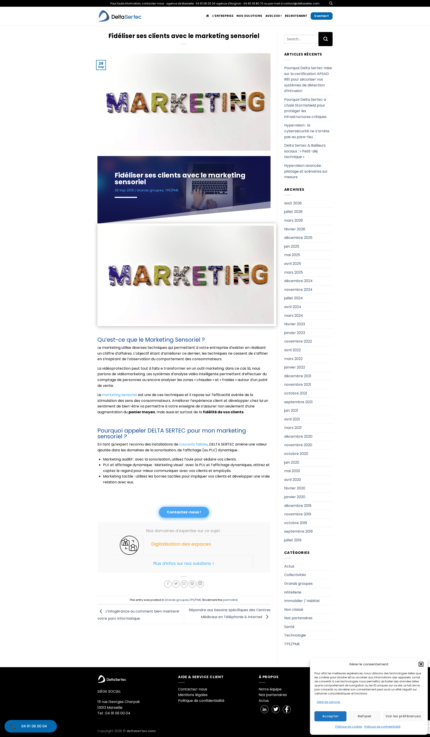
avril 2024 (292, 306)
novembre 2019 (297, 514)
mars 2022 (293, 358)
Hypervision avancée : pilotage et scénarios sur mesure (306, 171)
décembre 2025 (298, 237)
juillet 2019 (292, 540)
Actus (289, 566)
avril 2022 (292, 350)
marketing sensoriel (119, 394)
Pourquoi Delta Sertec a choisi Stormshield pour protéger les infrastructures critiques (305, 108)
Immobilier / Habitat (302, 600)
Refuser (364, 716)
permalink (230, 600)
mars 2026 (293, 220)
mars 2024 (293, 315)
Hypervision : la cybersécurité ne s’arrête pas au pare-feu (306, 131)
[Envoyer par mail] (184, 584)
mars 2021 (293, 427)
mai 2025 (292, 254)
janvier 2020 (294, 496)
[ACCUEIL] (207, 15)
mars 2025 (293, 272)
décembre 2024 (298, 280)
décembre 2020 (298, 436)
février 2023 (294, 324)
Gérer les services (328, 702)
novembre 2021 (297, 384)
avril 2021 (292, 419)
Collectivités (295, 574)
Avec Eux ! (273, 16)
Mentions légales (193, 694)
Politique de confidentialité (382, 726)
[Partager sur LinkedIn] (200, 584)
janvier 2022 (294, 367)
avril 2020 (292, 479)
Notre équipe (270, 689)
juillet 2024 (293, 298)
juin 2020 (291, 462)
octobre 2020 (296, 453)
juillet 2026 (293, 211)
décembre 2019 (297, 505)
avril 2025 (292, 263)
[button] (421, 664)
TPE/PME (171, 190)
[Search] (331, 3)
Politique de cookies (348, 726)
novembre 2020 (298, 445)
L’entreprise (222, 16)
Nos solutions (249, 16)
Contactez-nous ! (184, 512)
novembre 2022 (298, 341)
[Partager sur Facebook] (168, 584)
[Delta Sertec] (119, 16)
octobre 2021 (295, 393)
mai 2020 (292, 470)
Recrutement (296, 16)
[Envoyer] (325, 39)
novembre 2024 (298, 289)
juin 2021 (291, 410)
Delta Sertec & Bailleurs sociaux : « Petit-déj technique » (305, 151)
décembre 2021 (297, 376)
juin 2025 (291, 246)
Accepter (330, 716)
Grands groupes (150, 190)
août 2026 (293, 203)
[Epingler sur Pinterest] (192, 584)
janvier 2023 (294, 332)
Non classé (293, 609)
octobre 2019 (295, 522)
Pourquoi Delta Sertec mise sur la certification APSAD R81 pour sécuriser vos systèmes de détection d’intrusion (308, 79)
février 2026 (294, 229)
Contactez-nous (192, 689)
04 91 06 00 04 (34, 726)
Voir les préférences (403, 716)
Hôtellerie (292, 592)
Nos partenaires (298, 618)
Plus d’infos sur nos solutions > (183, 563)
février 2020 (294, 488)
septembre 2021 (298, 402)
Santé (289, 626)
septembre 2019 (298, 531)
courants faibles (193, 444)
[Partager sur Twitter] (176, 584)
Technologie (295, 635)
